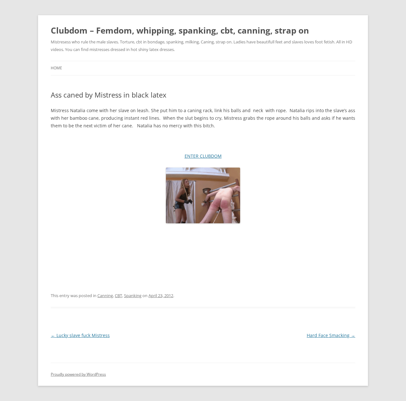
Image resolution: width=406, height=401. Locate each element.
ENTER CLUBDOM (203, 156)
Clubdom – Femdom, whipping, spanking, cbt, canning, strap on (180, 30)
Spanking (132, 295)
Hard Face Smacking (331, 335)
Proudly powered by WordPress (78, 374)
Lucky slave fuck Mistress (80, 335)
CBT (118, 295)
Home (56, 68)
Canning (105, 295)
